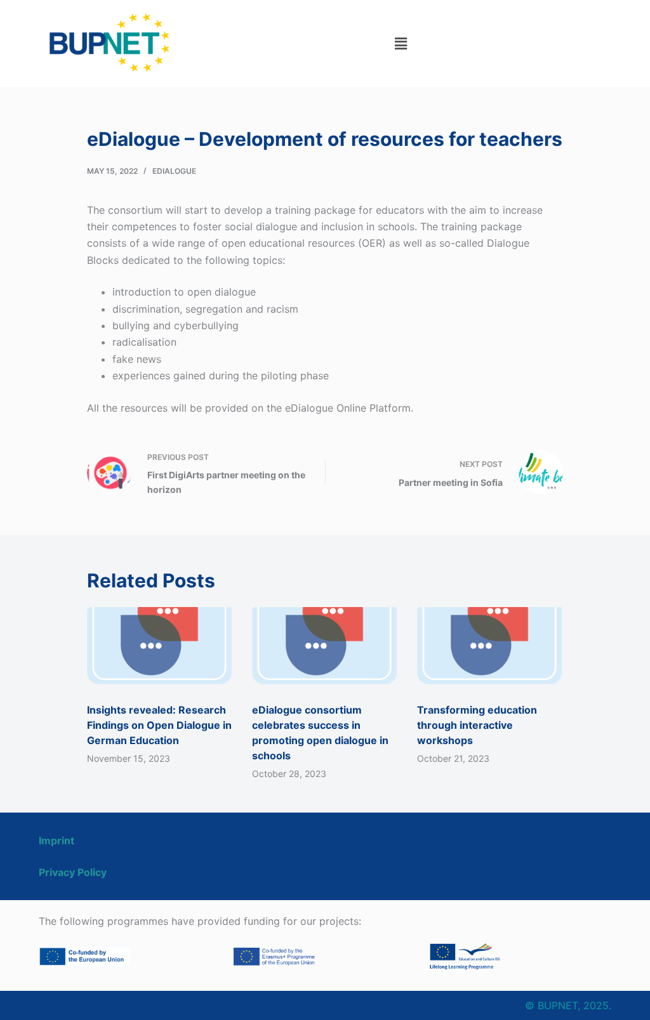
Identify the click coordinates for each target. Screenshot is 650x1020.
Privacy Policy (73, 872)
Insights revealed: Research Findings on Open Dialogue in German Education (159, 725)
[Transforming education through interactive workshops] (490, 648)
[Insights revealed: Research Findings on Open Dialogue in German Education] (160, 648)
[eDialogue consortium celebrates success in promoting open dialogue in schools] (325, 648)
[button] (400, 43)
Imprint (56, 840)
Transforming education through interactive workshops (477, 725)
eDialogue (174, 171)
